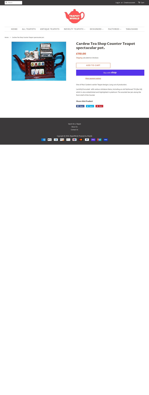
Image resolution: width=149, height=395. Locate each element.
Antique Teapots (50, 29)
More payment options (93, 78)
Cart (142, 3)
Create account (129, 3)
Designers (96, 29)
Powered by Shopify (85, 136)
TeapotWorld (74, 136)
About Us (74, 127)
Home (14, 29)
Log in (118, 3)
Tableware (132, 29)
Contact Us (74, 130)
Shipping (79, 58)
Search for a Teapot (74, 124)
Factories (114, 29)
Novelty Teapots (74, 29)
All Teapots (29, 29)
